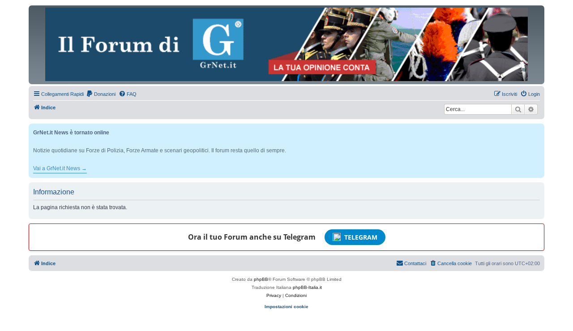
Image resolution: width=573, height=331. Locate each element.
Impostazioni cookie (286, 306)
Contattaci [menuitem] (415, 263)
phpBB (261, 279)
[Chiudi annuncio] (539, 128)
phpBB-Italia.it (307, 287)
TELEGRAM (360, 237)
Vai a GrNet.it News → (60, 168)
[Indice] (286, 44)
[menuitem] (100, 94)
